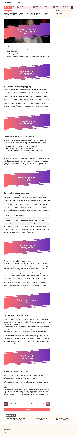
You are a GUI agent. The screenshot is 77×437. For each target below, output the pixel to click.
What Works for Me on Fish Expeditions (16, 418)
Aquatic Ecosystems (58, 16)
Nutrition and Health (8, 11)
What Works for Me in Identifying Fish (38, 418)
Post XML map (7, 432)
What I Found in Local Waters (13, 6)
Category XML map (7, 430)
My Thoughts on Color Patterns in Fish (31, 6)
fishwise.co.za (9, 2)
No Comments (18, 16)
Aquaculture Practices (58, 13)
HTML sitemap (7, 429)
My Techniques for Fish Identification (51, 6)
